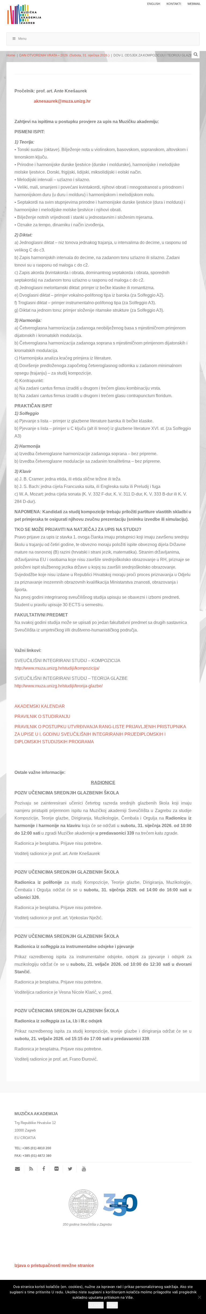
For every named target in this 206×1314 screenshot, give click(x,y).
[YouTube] (84, 1169)
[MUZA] (23, 12)
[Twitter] (70, 1169)
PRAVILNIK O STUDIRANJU (42, 716)
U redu (96, 1305)
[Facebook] (43, 1169)
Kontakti (174, 3)
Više (112, 1305)
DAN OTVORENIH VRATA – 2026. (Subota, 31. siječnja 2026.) (64, 55)
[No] (199, 1297)
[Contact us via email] (19, 1169)
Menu (22, 39)
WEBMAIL (194, 3)
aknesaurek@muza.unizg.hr (62, 101)
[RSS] (31, 1169)
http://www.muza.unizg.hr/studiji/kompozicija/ (56, 668)
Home (10, 55)
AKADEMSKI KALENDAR (39, 706)
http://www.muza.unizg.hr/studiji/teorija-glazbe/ (58, 686)
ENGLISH (153, 3)
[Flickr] (56, 1169)
